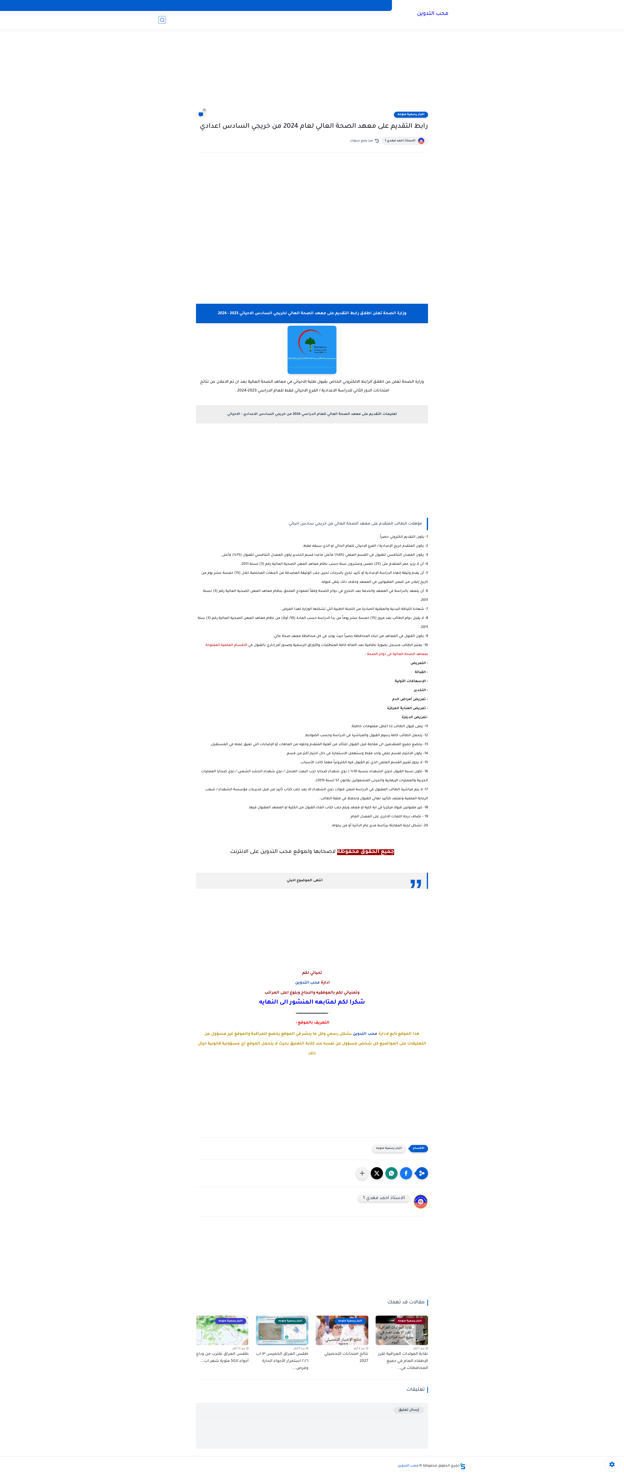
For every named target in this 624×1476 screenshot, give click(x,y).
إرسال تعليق (409, 1410)
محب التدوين (432, 14)
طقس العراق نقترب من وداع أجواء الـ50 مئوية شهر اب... (222, 1357)
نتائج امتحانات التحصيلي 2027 (346, 1357)
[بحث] (162, 20)
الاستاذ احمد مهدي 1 (400, 141)
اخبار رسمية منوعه (411, 114)
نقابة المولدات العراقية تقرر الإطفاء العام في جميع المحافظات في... (403, 1361)
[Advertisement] (312, 73)
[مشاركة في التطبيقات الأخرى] (362, 1173)
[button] (406, 1173)
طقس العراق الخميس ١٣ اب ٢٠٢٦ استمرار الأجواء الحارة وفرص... (282, 1361)
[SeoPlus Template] (463, 1466)
